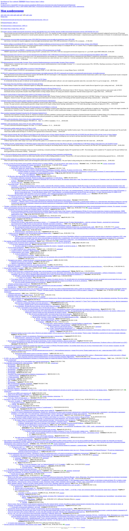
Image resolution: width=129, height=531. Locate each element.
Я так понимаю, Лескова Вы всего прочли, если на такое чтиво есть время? (37, 306)
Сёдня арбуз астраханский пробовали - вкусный (25, 507)
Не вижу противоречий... (25, 439)
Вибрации (21, 494)
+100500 (13, 404)
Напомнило (14, 235)
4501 (8, 15)
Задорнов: (69, 186)
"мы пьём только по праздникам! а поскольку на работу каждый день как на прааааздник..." (42, 437)
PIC (27, 6)
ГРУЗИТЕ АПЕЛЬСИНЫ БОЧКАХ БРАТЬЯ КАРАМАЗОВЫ (33, 276)
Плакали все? (19, 486)
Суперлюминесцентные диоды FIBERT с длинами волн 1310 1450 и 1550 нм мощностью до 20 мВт (31, 50)
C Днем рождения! (13, 377)
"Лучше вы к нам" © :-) (18, 447)
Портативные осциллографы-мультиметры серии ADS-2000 (56, 39)
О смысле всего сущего (8, 5)
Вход (2, 1)
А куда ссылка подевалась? (16, 247)
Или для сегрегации (17, 220)
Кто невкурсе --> (13, 287)
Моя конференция (12, 10)
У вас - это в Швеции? (28, 174)
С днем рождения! (13, 385)
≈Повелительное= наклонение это (28, 231)
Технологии (40, 6)
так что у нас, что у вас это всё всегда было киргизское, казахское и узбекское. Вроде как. (34, 513)
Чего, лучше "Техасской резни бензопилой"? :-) (60, 328)
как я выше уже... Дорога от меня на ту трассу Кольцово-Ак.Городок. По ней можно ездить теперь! (41, 200)
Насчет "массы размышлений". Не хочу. (48, 320)
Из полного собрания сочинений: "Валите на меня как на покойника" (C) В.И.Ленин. (37, 178)
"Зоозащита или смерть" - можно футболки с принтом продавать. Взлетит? (30, 260)
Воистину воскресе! (14, 388)
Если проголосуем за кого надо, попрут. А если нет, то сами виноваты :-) (30, 195)
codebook (15, 1)
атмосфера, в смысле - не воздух (28, 493)
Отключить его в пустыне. (26, 255)
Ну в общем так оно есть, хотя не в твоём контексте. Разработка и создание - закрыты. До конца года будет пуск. (48, 170)
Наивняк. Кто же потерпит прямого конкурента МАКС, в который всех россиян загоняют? (35, 285)
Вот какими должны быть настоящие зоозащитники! (20, 241)
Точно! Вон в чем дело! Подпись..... (22, 166)
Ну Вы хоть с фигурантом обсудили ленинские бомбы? (24, 176)
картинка (59, 249)
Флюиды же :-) (22, 500)
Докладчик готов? (13, 184)
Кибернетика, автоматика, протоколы (55, 6)
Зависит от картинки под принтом (21, 263)
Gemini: (10, 348)
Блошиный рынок (62, 5)
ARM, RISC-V (32, 6)
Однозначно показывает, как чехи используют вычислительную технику (40, 339)
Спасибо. (24, 502)
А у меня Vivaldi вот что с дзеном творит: (23, 249)
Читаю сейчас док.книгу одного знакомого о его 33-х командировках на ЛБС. (55, 317)
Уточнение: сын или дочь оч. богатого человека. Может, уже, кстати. (28, 209)
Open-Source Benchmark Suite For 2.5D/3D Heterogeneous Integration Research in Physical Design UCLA (31, 88)
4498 (17, 15)
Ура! (9, 380)
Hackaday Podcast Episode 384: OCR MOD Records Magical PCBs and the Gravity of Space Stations (88, 134)
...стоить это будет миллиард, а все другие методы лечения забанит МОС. (30, 233)
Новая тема (4, 16)
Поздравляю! (12, 364)
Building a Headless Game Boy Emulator (36, 139)
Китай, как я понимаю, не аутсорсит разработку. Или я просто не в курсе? (30, 472)
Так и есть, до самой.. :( (15, 401)
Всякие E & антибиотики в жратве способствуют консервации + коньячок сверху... (43, 421)
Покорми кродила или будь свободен (22, 261)
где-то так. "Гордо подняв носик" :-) (18, 398)
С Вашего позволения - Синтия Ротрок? (58, 325)
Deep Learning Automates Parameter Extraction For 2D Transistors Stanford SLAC (24, 113)
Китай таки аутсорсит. (18, 474)
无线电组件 (22, 1)
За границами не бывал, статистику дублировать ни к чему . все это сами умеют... (39, 415)
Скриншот (18, 458)
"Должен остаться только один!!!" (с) (19, 284)
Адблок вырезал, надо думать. (20, 252)
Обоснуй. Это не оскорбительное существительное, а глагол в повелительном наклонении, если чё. (41, 225)
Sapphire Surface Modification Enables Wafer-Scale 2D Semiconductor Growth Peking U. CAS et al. (29, 107)
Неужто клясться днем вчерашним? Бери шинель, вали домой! (23, 524)
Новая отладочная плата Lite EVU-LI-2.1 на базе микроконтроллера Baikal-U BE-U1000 (80, 54)
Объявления (71, 5)
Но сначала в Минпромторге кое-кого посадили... (22, 469)
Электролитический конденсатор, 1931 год (35, 19)
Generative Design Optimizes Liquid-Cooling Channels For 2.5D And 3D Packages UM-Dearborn (28, 100)
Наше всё (6, 1)
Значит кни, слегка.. (22, 459)
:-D (30, 434)
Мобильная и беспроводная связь (47, 5)
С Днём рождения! (13, 367)
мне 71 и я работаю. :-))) (15, 405)
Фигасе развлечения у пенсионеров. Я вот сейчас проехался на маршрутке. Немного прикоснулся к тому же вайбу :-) (46, 485)
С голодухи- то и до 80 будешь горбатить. (41, 436)
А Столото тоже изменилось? (16, 523)
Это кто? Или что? (16, 182)
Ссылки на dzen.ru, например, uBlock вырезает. (25, 250)
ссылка (105, 163)
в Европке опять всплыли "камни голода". (20, 295)
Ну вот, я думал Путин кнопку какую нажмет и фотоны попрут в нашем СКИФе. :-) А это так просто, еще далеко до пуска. (41, 163)
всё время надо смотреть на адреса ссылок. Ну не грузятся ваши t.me (31, 456)
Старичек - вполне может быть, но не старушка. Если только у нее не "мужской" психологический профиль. (50, 423)
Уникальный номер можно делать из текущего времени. (31, 353)
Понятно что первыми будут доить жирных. (24, 216)
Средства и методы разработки (27, 5)
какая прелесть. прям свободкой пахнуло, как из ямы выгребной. (27, 265)
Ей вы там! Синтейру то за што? (14, 268)
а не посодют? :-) (23, 461)
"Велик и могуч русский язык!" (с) (25, 488)
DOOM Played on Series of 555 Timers (35, 79)
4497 (21, 15)
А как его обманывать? (22, 254)
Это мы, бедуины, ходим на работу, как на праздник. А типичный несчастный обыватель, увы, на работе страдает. (45, 418)
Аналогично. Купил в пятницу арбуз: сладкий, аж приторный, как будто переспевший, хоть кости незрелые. (40, 508)
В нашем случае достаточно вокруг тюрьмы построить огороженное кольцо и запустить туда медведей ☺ (39, 242)
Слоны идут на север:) (25, 277)
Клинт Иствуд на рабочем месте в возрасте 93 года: (33, 424)
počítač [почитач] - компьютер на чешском (27, 337)
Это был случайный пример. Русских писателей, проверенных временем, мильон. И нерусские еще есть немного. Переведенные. (61, 309)
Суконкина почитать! (14, 293)
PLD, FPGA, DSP (18, 6)
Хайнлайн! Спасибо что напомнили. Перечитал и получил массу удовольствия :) (39, 336)
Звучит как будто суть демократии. (21, 197)
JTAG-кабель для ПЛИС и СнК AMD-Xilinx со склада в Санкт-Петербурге (23, 68)
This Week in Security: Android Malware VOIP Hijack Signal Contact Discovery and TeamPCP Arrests (88, 143)
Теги (11, 1)
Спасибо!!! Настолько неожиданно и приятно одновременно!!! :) (27, 374)
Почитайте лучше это (14, 296)
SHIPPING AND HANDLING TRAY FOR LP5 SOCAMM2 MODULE (21, 119)
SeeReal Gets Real (6, 148)
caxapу (75, 527)
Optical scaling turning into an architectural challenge (46, 159)
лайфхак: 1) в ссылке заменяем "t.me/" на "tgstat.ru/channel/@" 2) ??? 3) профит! (41, 464)
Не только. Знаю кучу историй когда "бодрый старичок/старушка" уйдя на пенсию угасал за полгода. (45, 420)
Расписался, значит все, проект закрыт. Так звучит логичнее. (29, 168)
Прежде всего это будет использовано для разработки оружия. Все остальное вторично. (34, 217)
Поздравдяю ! (12, 369)
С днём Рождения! (13, 375)
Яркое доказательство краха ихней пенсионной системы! (39, 429)
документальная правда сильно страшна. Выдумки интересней (51, 315)
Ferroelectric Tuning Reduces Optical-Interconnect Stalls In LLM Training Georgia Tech (25, 94)
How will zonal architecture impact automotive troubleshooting (54, 154)
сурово (17, 409)
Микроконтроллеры (7, 6)
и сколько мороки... (27, 467)
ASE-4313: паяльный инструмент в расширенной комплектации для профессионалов (79, 73)
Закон (37, 1)
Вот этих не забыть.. (21, 448)
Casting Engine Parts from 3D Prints (32, 84)
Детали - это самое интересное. (45, 318)
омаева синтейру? (13, 269)
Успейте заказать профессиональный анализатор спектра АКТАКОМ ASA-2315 (74, 31)
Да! (16, 462)
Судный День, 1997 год (17, 28)
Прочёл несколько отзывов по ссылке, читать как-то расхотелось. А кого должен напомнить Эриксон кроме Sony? (42, 341)
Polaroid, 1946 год (12, 22)
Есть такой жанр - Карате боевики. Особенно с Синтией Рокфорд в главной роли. (67, 323)
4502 (5, 15)
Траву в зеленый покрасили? (16, 198)
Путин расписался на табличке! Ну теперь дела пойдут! (24, 165)
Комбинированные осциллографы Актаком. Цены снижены (56, 62)
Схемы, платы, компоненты (75, 6)
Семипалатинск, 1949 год (19, 25)
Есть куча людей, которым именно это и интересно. (30, 282)
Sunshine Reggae (30, 499)
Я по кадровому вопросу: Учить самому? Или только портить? (23, 470)
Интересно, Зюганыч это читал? (39, 399)
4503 (2, 15)
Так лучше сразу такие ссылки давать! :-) (34, 466)
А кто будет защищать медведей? (21, 244)
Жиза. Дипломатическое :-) (12, 396)
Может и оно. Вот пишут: (67, 477)
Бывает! (41, 322)
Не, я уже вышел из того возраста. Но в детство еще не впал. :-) (37, 307)
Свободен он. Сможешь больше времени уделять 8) (34, 410)
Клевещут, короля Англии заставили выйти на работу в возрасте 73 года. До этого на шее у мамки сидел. (57, 431)
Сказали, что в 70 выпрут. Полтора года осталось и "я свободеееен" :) (32, 407)
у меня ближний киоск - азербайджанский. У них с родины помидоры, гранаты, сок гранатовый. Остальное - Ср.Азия (50, 518)
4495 (27, 15)
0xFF (16, 5)
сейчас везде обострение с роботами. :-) (19, 394)
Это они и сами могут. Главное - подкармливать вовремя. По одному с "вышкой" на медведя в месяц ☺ (46, 246)
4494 (30, 15)
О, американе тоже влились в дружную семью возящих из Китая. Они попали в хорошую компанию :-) (42, 455)
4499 (14, 15)
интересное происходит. (11, 475)
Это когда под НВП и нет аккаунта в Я (19, 393)
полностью (111, 163)
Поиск (28, 1)
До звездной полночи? (18, 402)
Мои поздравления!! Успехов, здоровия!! (20, 383)
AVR (24, 6)
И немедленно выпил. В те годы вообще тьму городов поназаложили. (29, 361)
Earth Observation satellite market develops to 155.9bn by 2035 (18, 128)
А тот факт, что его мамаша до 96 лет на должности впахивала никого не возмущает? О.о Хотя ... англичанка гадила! (64, 432)
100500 (13, 219)
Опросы (32, 1)
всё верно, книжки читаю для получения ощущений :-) (34, 304)
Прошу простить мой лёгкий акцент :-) (61, 326)
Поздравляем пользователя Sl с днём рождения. (18, 363)
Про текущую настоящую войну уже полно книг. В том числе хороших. (50, 314)
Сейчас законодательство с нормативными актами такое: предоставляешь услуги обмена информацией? (39, 271)
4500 (11, 15)
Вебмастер (83, 527)
